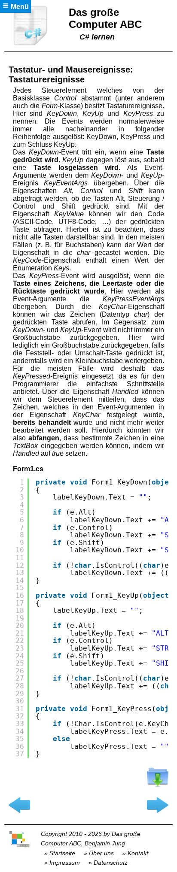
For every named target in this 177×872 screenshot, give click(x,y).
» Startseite (59, 853)
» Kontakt (135, 853)
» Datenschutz (108, 862)
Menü (19, 6)
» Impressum (62, 862)
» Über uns (99, 853)
